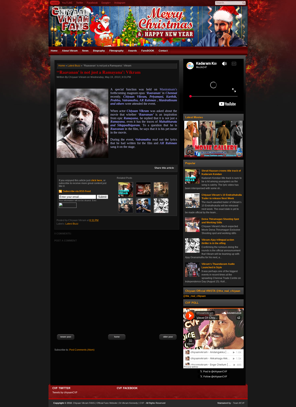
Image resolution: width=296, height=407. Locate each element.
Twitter (79, 2)
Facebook (92, 2)
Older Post (168, 337)
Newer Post (65, 337)
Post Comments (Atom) (81, 349)
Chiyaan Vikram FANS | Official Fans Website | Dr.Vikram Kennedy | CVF (108, 403)
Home (55, 2)
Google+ (106, 2)
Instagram (119, 2)
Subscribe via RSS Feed (77, 191)
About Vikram (70, 50)
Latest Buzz (74, 65)
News (85, 50)
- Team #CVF (238, 403)
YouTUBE (67, 2)
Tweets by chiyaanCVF (64, 392)
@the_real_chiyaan (194, 296)
